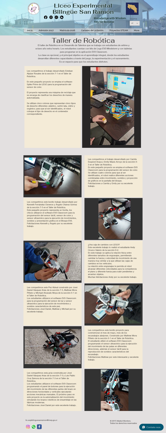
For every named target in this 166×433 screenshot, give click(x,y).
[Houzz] (61, 17)
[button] (131, 142)
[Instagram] (51, 17)
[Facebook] (45, 17)
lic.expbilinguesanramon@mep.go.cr (41, 420)
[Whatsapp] (56, 17)
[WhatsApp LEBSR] (33, 426)
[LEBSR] (39, 426)
